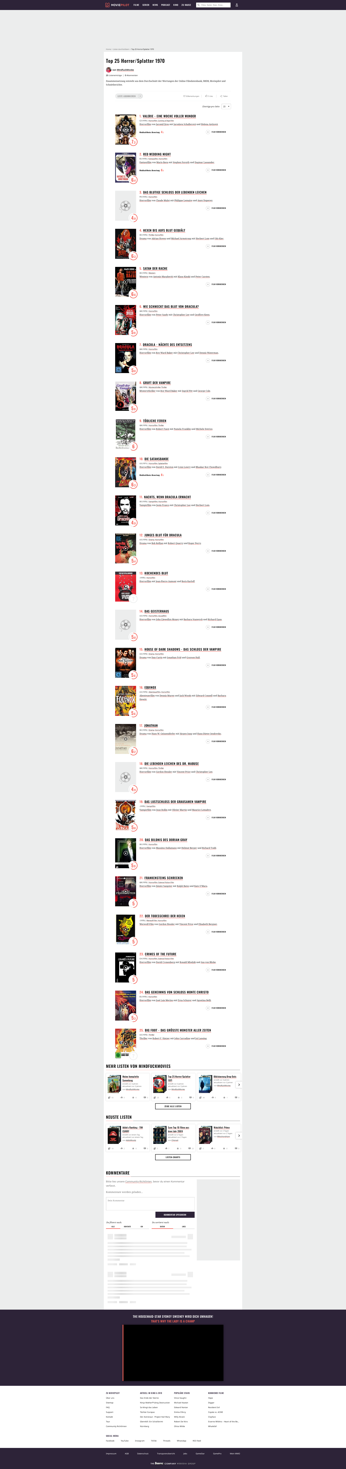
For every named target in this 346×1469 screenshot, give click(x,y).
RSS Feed (197, 1440)
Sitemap (109, 1402)
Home (108, 49)
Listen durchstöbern (121, 49)
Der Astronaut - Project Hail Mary (155, 1417)
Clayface (212, 1417)
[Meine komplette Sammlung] (115, 1084)
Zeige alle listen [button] (173, 1106)
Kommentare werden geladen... (124, 1192)
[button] (129, 96)
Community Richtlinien (116, 1426)
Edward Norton (181, 1407)
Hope (210, 1398)
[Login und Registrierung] (236, 5)
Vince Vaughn (180, 1398)
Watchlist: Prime (222, 1127)
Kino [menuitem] (175, 4)
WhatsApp (181, 1440)
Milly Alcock (179, 1417)
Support (109, 1412)
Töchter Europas (147, 1412)
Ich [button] (142, 1226)
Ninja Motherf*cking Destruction (155, 1402)
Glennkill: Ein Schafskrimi (151, 1421)
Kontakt (109, 1417)
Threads (166, 1440)
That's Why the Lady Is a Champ (173, 1321)
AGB (127, 1453)
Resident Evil (214, 1407)
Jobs (185, 1453)
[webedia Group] (173, 1464)
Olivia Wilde (179, 1426)
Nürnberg (144, 1426)
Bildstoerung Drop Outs (225, 1076)
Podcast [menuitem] (165, 4)
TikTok (154, 1440)
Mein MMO (235, 1453)
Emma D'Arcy (180, 1412)
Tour (108, 1421)
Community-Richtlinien (138, 1181)
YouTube (125, 1440)
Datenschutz (143, 1453)
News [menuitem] (155, 4)
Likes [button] (184, 1226)
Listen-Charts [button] (173, 1157)
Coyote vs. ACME (215, 1412)
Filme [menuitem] (136, 4)
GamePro (217, 1453)
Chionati (175, 1140)
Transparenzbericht (166, 1453)
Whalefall (212, 1426)
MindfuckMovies (125, 69)
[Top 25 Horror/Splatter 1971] (160, 1084)
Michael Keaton (181, 1402)
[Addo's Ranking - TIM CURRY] (115, 1135)
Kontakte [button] (127, 1226)
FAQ (108, 1407)
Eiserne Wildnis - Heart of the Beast (224, 1421)
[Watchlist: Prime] (206, 1135)
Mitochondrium (223, 1136)
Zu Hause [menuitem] (186, 4)
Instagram (139, 1440)
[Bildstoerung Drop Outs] (206, 1084)
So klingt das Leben (149, 1407)
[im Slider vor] (239, 1084)
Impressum (111, 1453)
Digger (211, 1402)
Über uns (110, 1398)
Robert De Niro (181, 1421)
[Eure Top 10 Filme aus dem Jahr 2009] (160, 1135)
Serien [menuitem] (145, 4)
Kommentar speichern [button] (175, 1214)
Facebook (110, 1440)
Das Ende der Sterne (149, 1398)
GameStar (200, 1453)
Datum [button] (162, 1226)
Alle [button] (113, 1226)
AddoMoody (131, 1140)
